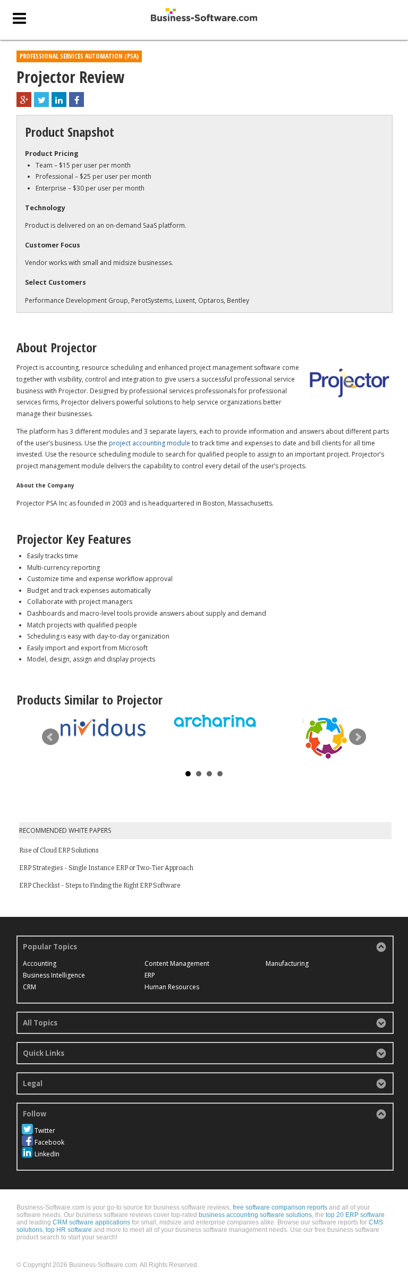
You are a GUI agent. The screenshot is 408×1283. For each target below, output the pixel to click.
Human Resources (171, 986)
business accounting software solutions (255, 1215)
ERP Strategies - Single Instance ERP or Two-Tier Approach (106, 868)
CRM (29, 986)
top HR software (69, 1230)
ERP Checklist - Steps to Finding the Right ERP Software (100, 885)
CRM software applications (91, 1222)
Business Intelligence (54, 975)
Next (357, 737)
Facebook (49, 1142)
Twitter (45, 1130)
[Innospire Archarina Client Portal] (214, 721)
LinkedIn (47, 1153)
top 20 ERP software (355, 1215)
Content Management (176, 963)
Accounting (39, 963)
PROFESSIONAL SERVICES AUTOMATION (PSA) (79, 56)
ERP (149, 975)
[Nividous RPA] (103, 727)
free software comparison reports (280, 1207)
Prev (50, 737)
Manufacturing (287, 963)
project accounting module (149, 443)
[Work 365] (326, 737)
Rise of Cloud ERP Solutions (59, 850)
